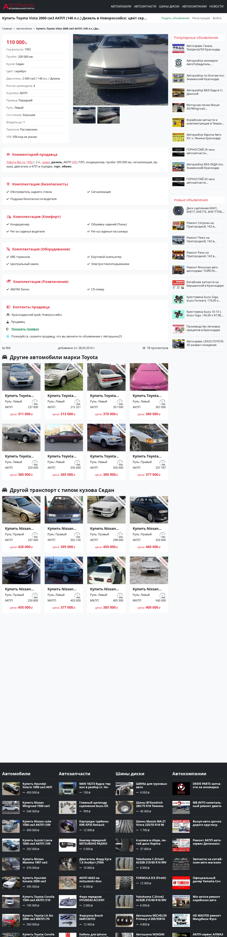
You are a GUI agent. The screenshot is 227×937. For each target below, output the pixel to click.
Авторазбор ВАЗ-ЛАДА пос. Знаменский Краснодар (205, 165)
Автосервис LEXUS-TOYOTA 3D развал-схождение (205, 342)
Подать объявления (175, 18)
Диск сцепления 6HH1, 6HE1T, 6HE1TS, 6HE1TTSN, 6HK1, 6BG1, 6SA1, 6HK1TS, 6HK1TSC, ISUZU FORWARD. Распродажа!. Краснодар (205, 209)
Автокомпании (194, 7)
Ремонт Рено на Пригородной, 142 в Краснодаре (200, 254)
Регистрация (201, 18)
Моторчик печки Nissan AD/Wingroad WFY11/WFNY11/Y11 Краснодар (203, 106)
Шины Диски (169, 7)
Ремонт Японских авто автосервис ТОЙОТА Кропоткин (202, 269)
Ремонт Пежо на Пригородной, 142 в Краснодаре (200, 239)
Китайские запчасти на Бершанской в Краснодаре (205, 283)
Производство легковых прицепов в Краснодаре (203, 328)
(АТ (74, 162)
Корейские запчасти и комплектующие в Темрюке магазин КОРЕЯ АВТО (206, 121)
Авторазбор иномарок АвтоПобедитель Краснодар (202, 62)
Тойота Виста (15, 162)
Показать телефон (25, 329)
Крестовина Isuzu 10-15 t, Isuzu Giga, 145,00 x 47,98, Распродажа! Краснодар (204, 313)
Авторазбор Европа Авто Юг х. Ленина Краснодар (204, 136)
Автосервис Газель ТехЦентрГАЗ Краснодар (203, 47)
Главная (7, 28)
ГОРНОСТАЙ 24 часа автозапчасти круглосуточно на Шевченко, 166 (201, 151)
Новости (216, 7)
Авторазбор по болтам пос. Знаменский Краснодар (206, 77)
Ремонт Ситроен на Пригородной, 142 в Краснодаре (200, 224)
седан (46, 162)
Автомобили (121, 7)
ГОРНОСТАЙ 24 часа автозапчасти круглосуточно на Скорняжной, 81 (201, 180)
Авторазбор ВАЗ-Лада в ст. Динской (205, 92)
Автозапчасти (145, 7)
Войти (217, 18)
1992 (29, 162)
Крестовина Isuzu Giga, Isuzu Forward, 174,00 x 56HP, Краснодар (203, 298)
